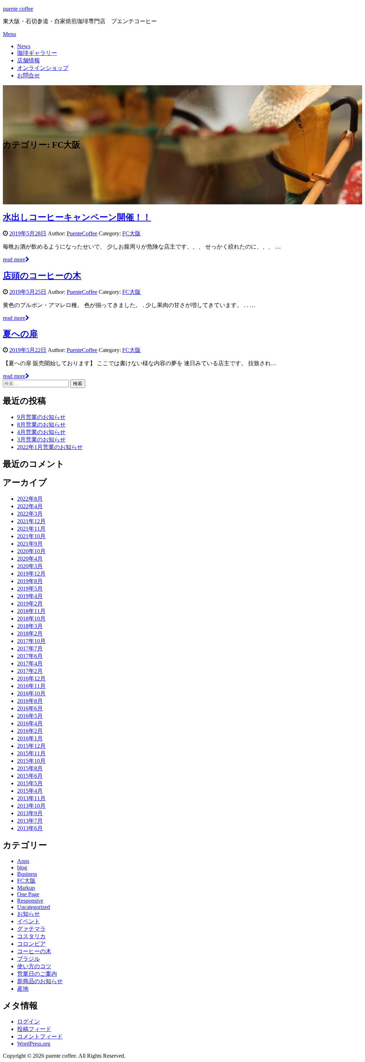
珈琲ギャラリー (37, 53)
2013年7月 (30, 821)
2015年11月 (31, 753)
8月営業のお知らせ (41, 425)
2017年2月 (30, 671)
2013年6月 (30, 828)
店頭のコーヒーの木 (42, 275)
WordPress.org (33, 1044)
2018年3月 (30, 626)
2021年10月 (31, 536)
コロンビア (31, 944)
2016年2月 (30, 731)
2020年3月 (30, 566)
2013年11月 (31, 798)
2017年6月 (30, 656)
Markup (26, 888)
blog (22, 867)
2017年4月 (30, 663)
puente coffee (18, 9)
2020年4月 (30, 559)
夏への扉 (20, 333)
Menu (9, 34)
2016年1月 (30, 738)
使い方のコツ (34, 966)
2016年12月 (31, 678)
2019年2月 (30, 604)
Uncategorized (33, 907)
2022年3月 (30, 514)
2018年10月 (31, 619)
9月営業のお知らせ (41, 417)
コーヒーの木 (34, 951)
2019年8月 (30, 581)
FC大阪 (131, 233)
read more (14, 259)
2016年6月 (30, 708)
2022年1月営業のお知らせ (50, 447)
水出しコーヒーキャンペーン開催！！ (77, 217)
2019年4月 (30, 596)
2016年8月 (30, 701)
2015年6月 (30, 776)
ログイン (28, 1021)
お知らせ (28, 914)
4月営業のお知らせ (41, 432)
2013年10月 (31, 806)
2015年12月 (31, 746)
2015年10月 (31, 761)
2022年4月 (30, 506)
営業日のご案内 (37, 974)
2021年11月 (31, 529)
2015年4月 (30, 791)
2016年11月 (31, 686)
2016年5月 (30, 716)
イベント (28, 921)
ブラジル (28, 959)
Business (27, 874)
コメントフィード (40, 1036)
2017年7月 (30, 648)
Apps (23, 861)
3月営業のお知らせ (41, 439)
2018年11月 (31, 611)
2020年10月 (31, 551)
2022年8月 (30, 499)
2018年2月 (30, 633)
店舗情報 (28, 60)
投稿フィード (34, 1029)
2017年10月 (31, 641)
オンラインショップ (42, 68)
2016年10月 (31, 693)
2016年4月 (30, 723)
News (23, 46)
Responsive (30, 901)
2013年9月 (30, 813)
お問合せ (28, 75)
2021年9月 (30, 544)
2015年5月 (30, 783)
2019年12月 (31, 574)
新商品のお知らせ (40, 981)
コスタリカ (31, 936)
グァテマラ (31, 929)
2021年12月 (31, 521)
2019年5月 (30, 589)
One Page (28, 894)
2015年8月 (30, 768)
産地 (23, 989)
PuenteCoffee (82, 233)
